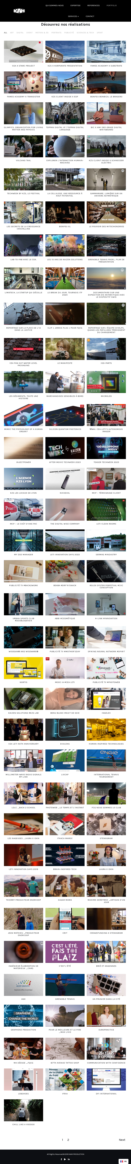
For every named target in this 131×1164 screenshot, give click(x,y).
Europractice (106, 1030)
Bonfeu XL (65, 226)
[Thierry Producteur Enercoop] (23, 886)
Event (29, 32)
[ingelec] (106, 699)
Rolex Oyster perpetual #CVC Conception (106, 586)
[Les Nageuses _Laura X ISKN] (23, 824)
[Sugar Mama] (65, 886)
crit (65, 933)
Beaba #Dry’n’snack (64, 585)
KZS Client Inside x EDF (65, 96)
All (5, 32)
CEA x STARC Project (23, 66)
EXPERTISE (75, 5)
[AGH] (23, 985)
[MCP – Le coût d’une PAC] (23, 510)
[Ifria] (65, 1079)
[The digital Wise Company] (65, 510)
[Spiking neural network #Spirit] (106, 637)
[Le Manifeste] (65, 349)
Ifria (65, 1093)
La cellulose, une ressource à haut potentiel (64, 194)
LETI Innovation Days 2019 (23, 869)
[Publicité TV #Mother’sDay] (65, 637)
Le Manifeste (64, 363)
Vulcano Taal (23, 160)
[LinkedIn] (69, 1159)
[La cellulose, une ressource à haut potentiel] (65, 179)
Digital (20, 32)
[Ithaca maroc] (65, 824)
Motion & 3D (41, 32)
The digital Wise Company (65, 524)
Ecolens (65, 744)
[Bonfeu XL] (65, 212)
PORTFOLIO (112, 5)
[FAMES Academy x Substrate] (106, 52)
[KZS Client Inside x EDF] (65, 82)
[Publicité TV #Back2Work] (23, 571)
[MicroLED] (106, 382)
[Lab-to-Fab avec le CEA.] (23, 245)
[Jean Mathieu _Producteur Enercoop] (23, 919)
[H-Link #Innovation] (106, 604)
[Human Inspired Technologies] (106, 730)
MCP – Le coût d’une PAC (23, 524)
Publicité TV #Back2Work (23, 585)
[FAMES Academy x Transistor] (23, 82)
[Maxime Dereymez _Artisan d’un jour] (106, 886)
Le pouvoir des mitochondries (106, 226)
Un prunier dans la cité (106, 999)
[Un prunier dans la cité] (106, 985)
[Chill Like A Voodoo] (23, 1110)
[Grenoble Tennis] (65, 985)
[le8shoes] (23, 1079)
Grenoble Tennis (65, 999)
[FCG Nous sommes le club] (106, 793)
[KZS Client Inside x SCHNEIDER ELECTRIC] (106, 146)
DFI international (106, 1093)
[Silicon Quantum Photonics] (65, 415)
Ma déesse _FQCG (23, 1063)
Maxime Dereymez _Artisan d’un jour (106, 901)
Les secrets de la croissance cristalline (23, 227)
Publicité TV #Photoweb (106, 682)
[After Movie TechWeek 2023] (65, 448)
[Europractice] (106, 1016)
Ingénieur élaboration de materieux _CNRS (23, 967)
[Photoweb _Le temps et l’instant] (65, 793)
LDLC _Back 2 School (23, 807)
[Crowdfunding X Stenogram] (106, 919)
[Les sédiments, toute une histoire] (23, 382)
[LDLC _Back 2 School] (23, 793)
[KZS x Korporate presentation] (65, 52)
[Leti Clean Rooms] (106, 510)
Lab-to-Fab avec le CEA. (23, 259)
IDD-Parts (106, 363)
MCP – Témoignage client (106, 493)
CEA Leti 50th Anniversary (23, 744)
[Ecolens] (65, 730)
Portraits (56, 32)
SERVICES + (73, 16)
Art (12, 32)
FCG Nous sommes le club (106, 807)
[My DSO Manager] (23, 540)
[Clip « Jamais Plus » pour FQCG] (65, 314)
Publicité (69, 32)
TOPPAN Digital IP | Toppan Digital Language (65, 128)
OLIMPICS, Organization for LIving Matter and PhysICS (23, 128)
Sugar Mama (65, 900)
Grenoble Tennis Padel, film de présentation (106, 260)
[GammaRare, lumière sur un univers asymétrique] (106, 179)
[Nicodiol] (65, 479)
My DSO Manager (23, 554)
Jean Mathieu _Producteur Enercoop (23, 934)
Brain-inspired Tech (65, 869)
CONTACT (90, 16)
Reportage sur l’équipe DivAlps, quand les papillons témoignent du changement (106, 330)
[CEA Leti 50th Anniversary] (23, 730)
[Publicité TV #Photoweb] (106, 668)
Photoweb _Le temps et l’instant (65, 807)
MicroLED (106, 396)
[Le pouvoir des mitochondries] (106, 212)
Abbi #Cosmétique (65, 618)
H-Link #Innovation (106, 618)
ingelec (106, 713)
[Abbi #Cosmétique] (65, 604)
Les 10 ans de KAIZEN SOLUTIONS (65, 259)
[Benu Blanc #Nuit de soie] (65, 699)
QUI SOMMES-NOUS (55, 5)
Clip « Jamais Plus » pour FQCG (65, 328)
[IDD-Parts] (106, 349)
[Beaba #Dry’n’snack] (65, 571)
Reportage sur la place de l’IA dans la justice (23, 329)
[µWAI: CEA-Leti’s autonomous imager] (106, 415)
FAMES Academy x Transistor (23, 96)
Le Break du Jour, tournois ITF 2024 (64, 293)
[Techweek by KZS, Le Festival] (23, 179)
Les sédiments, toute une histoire (23, 397)
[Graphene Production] (23, 1016)
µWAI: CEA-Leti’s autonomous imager (106, 430)
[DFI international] (106, 1079)
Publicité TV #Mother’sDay (65, 651)
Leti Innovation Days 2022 (65, 554)
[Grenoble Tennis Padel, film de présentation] (106, 245)
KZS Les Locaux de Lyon (23, 493)
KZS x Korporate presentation (65, 66)
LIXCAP (65, 774)
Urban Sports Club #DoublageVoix (23, 619)
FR (125, 1161)
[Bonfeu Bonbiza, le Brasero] (106, 82)
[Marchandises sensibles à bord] (65, 382)
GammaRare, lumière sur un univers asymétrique (106, 194)
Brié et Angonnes (106, 966)
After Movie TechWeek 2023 (65, 462)
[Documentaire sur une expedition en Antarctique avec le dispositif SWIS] (106, 278)
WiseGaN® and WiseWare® (23, 651)
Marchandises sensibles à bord (64, 396)
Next (122, 1140)
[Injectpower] (23, 448)
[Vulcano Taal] (23, 146)
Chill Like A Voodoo (23, 1124)
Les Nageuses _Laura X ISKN (23, 838)
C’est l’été (65, 966)
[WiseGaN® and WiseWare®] (23, 637)
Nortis (23, 682)
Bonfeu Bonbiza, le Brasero (106, 96)
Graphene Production (23, 1030)
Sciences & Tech (85, 32)
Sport (100, 32)
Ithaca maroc (65, 838)
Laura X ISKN (106, 869)
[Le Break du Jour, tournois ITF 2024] (65, 278)
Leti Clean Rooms (106, 524)
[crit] (65, 919)
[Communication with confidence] (106, 1049)
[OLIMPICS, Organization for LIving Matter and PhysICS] (23, 113)
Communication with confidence (106, 1063)
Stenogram (106, 838)
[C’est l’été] (65, 952)
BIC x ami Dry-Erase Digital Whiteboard (106, 128)
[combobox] (123, 1161)
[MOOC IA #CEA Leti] (65, 668)
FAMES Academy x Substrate (106, 66)
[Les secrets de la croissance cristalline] (23, 212)
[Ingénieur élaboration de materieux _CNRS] (23, 952)
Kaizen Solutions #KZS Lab (23, 713)
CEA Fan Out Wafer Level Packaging (23, 364)
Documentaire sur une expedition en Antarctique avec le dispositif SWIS (106, 294)
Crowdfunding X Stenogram (106, 933)
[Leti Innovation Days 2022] (65, 540)
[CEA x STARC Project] (23, 52)
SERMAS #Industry (106, 554)
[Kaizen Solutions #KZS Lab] (23, 699)
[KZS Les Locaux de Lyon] (23, 479)
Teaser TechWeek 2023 (106, 462)
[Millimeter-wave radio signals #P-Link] (23, 760)
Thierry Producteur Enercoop (23, 900)
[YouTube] (65, 1159)
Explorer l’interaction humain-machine (65, 161)
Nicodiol (65, 493)
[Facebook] (61, 1159)
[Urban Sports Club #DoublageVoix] (23, 604)
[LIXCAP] (65, 760)
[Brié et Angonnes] (106, 952)
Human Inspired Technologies (106, 744)
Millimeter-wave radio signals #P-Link (23, 775)
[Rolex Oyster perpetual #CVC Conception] (106, 571)
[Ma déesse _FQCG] (23, 1049)
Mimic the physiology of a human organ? (23, 430)
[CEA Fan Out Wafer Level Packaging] (23, 349)
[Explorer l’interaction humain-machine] (65, 146)
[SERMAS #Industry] (106, 540)
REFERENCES (93, 5)
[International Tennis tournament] (106, 760)
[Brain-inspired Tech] (65, 855)
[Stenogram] (106, 824)
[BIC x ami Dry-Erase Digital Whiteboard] (106, 113)
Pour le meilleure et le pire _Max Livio (65, 1031)
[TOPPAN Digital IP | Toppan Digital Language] (65, 113)
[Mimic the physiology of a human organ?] (23, 415)
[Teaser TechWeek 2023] (106, 448)
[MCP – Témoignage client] (106, 479)
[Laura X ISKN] (106, 855)
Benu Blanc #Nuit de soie (65, 713)
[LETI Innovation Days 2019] (23, 855)
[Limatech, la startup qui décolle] (23, 278)
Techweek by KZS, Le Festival (23, 193)
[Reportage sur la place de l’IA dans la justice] (23, 314)
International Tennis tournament (106, 775)
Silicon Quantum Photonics (65, 429)
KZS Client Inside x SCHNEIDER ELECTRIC (106, 161)
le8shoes (23, 1093)
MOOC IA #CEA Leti (65, 682)
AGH (23, 999)
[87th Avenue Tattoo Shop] (65, 1049)
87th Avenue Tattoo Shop (65, 1063)
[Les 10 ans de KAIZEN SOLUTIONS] (65, 245)
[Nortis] (23, 668)
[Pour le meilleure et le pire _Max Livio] (65, 1016)
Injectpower (23, 462)
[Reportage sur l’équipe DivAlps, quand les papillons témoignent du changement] (106, 314)
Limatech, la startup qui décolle (23, 292)
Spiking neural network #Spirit (106, 651)
